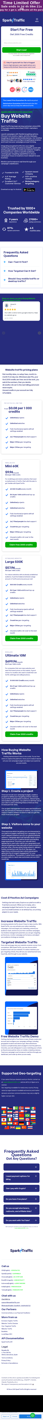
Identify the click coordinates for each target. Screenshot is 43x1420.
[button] (37, 20)
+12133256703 (15, 1270)
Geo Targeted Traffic (9, 1326)
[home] (13, 20)
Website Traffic (7, 1329)
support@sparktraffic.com (11, 1082)
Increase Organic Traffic (10, 1321)
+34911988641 (16, 1273)
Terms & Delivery (7, 1358)
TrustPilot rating (35, 230)
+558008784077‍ (19, 1280)
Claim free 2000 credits (21, 544)
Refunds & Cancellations (10, 1363)
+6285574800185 (19, 1283)
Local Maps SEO (7, 1334)
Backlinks (5, 1331)
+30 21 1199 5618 (18, 1277)
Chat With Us (6, 1299)
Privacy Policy (6, 1360)
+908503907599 (17, 1290)
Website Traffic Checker (10, 1323)
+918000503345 (16, 1286)
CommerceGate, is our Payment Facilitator (16, 1313)
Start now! (21, 50)
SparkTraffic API (7, 1342)
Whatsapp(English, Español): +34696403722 (16, 1305)
